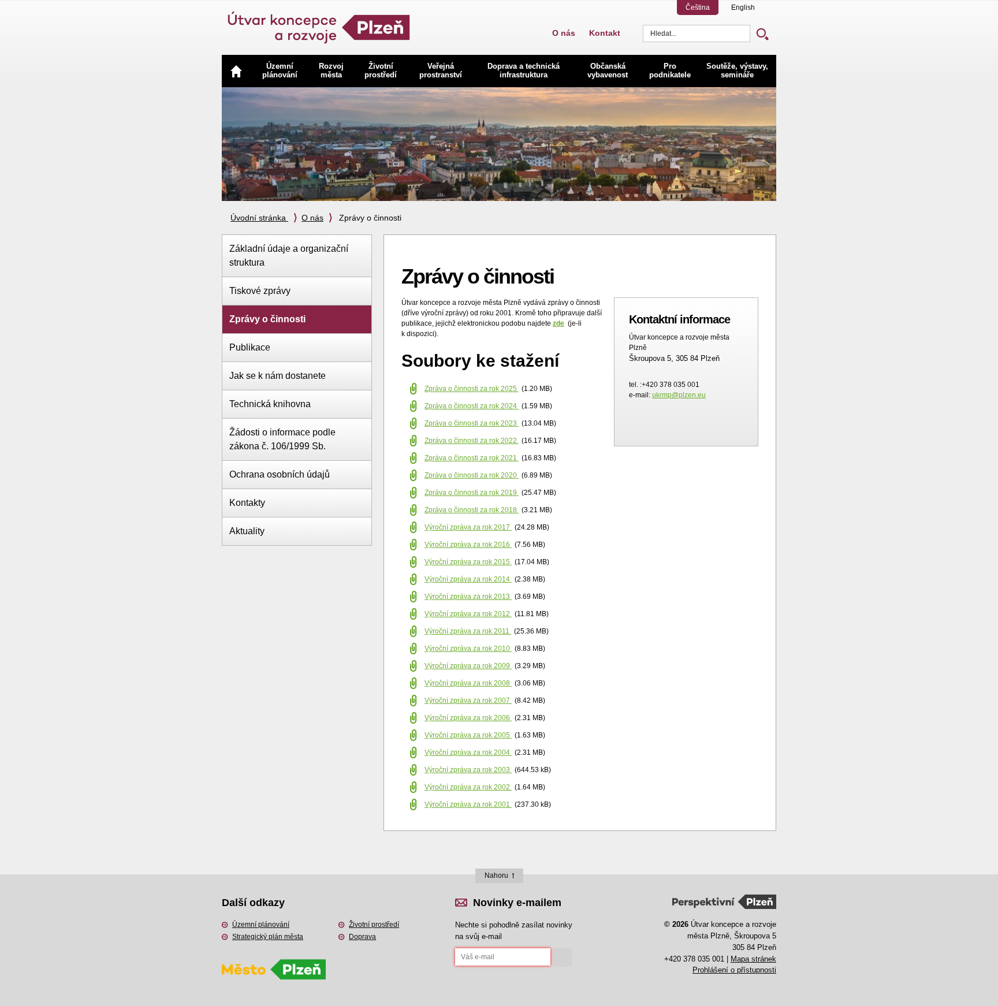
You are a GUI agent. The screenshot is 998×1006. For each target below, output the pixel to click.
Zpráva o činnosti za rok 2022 (471, 441)
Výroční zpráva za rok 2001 (468, 804)
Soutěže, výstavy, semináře (737, 70)
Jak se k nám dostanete (277, 376)
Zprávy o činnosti (267, 319)
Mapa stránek (753, 959)
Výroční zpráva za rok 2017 (468, 527)
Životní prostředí (380, 70)
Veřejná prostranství (440, 70)
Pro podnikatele (670, 70)
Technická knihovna (270, 404)
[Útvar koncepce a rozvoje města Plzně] (320, 23)
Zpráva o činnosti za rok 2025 (471, 389)
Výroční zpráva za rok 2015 (468, 562)
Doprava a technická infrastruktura (523, 70)
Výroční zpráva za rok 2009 (468, 666)
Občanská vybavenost (607, 70)
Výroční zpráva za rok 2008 (468, 683)
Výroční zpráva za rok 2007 (468, 700)
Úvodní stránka (259, 217)
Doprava (362, 937)
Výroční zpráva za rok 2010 (468, 648)
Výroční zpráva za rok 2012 (468, 614)
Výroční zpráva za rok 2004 (468, 752)
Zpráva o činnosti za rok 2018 (471, 510)
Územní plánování (279, 70)
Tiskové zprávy (260, 291)
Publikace (249, 347)
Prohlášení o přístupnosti (734, 970)
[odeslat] (562, 957)
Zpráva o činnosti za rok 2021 (471, 458)
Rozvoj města (331, 70)
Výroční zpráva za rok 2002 (468, 787)
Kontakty (247, 503)
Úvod (236, 71)
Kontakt (604, 33)
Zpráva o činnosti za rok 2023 (471, 423)
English (743, 7)
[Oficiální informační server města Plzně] (274, 954)
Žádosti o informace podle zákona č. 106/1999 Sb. (282, 439)
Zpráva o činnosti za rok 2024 (471, 406)
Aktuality (247, 531)
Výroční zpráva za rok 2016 (468, 545)
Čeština (698, 7)
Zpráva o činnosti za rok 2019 (471, 493)
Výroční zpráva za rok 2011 (467, 631)
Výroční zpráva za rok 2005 (468, 735)
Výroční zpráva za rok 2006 (468, 718)
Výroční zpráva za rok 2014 (468, 579)
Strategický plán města (267, 937)
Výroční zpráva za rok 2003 (468, 770)
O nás (563, 33)
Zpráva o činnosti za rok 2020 (471, 475)
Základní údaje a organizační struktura (288, 255)
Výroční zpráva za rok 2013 (468, 597)
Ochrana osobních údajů (279, 474)
